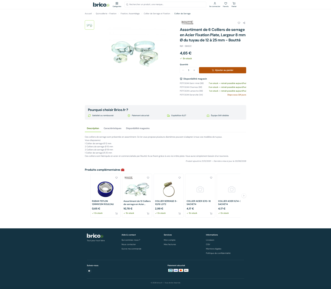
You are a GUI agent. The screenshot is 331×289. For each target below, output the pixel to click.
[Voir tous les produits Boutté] (187, 22)
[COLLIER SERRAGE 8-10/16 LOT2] (168, 195)
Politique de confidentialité (218, 253)
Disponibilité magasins (138, 128)
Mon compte (169, 240)
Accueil (88, 13)
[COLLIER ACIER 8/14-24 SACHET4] (232, 195)
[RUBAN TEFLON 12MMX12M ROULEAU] (105, 195)
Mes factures (170, 244)
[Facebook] (89, 271)
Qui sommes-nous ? (131, 240)
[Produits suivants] (244, 195)
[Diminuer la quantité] (183, 70)
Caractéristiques (112, 128)
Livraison (210, 240)
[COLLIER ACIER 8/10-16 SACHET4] (200, 195)
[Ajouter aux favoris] (239, 22)
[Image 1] (89, 25)
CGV (208, 244)
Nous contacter (129, 244)
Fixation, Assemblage (130, 13)
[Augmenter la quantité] (194, 70)
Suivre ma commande (131, 248)
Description (93, 128)
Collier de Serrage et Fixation (157, 13)
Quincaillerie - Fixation (106, 13)
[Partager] (244, 23)
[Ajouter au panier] (116, 213)
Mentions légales (213, 248)
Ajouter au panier (224, 70)
